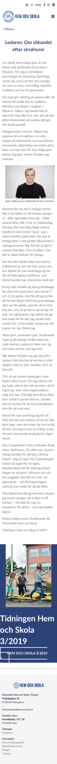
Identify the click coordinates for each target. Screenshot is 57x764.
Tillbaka (8, 29)
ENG (38, 5)
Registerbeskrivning (12, 746)
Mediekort (7, 733)
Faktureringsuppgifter (13, 742)
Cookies (6, 753)
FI (32, 5)
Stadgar (6, 750)
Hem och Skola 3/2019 (27, 653)
